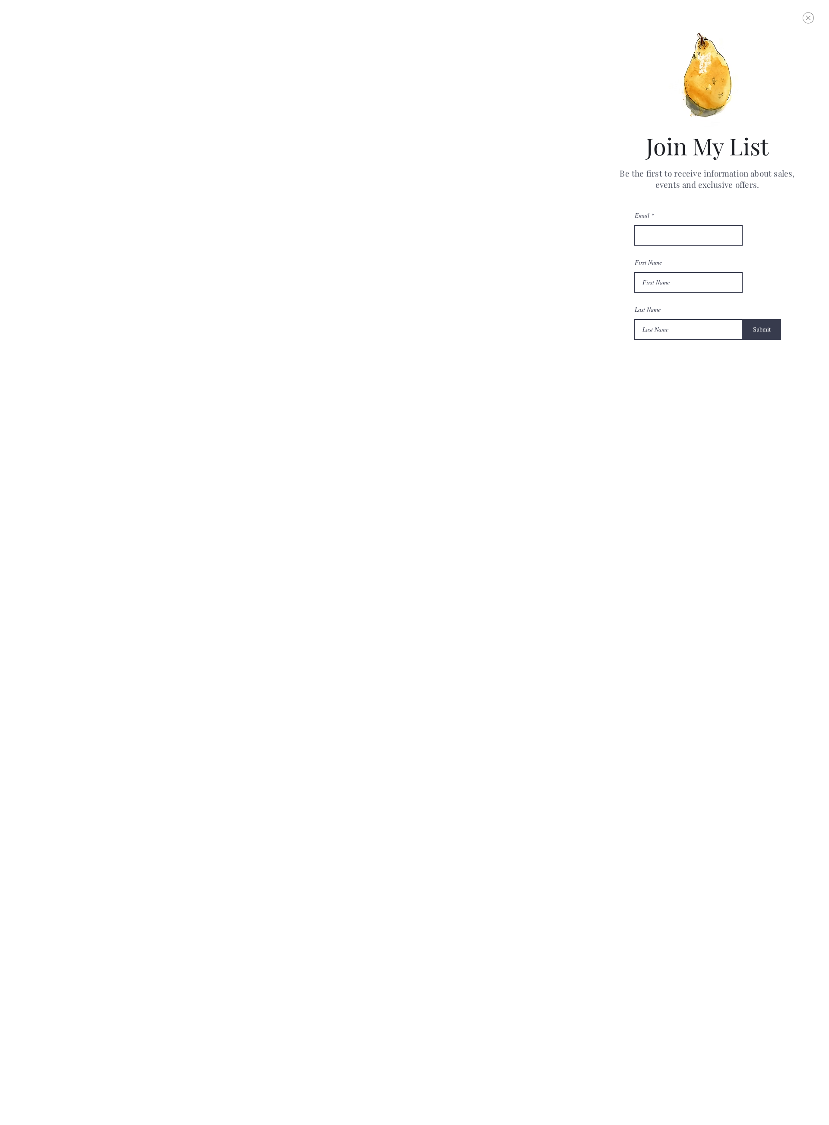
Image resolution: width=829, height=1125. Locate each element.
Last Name (648, 310)
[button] (808, 18)
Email (642, 215)
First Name (648, 262)
